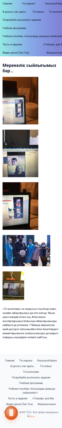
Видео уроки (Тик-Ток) (16, 52)
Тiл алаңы (38, 11)
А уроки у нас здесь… (15, 11)
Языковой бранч (47, 360)
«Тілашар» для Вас (43, 398)
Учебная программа (14, 28)
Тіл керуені (28, 3)
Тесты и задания (12, 44)
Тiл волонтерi (31, 371)
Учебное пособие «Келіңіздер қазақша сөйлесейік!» (32, 390)
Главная (7, 3)
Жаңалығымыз (47, 404)
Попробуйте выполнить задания (22, 19)
